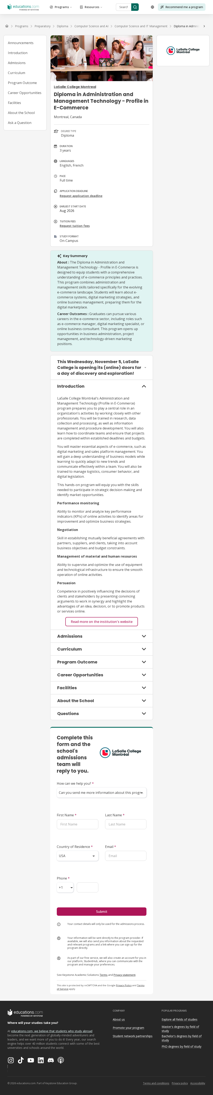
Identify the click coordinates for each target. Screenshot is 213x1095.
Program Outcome (22, 82)
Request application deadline (81, 196)
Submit (101, 911)
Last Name (115, 815)
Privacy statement (124, 975)
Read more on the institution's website (102, 621)
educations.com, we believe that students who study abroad (51, 1031)
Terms (104, 975)
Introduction (17, 53)
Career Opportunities (24, 92)
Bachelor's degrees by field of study (182, 1038)
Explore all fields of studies (179, 1019)
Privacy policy (180, 1083)
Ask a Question (19, 122)
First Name (67, 815)
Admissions (17, 63)
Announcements (20, 43)
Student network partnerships (132, 1036)
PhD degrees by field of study (181, 1046)
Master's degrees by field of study (180, 1029)
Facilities (14, 102)
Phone (63, 878)
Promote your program (128, 1028)
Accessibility (197, 1083)
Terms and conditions (156, 1083)
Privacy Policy (124, 985)
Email (110, 846)
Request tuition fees (75, 226)
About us (119, 1019)
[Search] (135, 7)
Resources (92, 7)
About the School (21, 112)
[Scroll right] (204, 26)
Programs (62, 7)
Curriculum (16, 73)
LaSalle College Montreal (75, 86)
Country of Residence (75, 846)
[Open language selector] (152, 7)
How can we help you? (75, 783)
